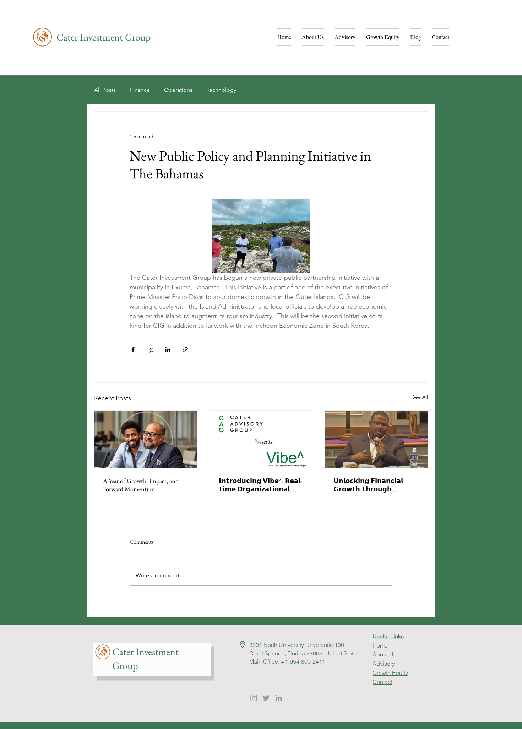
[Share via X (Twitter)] (150, 349)
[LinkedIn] (278, 697)
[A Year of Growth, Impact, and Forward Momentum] (145, 439)
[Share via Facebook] (133, 349)
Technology (221, 89)
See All (420, 397)
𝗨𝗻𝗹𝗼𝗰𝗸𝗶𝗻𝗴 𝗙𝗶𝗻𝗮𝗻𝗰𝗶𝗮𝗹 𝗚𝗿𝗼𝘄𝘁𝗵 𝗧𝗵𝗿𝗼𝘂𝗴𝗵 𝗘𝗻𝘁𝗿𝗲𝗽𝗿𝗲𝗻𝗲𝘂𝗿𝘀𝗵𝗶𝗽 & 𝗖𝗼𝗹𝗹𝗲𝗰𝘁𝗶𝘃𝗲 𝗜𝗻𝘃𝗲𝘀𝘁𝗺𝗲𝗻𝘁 (372, 485)
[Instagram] (253, 697)
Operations (178, 89)
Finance (140, 89)
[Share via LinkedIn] (167, 349)
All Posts (105, 89)
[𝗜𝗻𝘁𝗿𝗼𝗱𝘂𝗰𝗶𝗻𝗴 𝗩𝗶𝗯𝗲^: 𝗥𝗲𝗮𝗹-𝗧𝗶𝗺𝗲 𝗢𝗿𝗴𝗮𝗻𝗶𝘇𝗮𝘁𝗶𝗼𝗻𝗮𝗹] (261, 439)
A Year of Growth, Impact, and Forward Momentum (141, 485)
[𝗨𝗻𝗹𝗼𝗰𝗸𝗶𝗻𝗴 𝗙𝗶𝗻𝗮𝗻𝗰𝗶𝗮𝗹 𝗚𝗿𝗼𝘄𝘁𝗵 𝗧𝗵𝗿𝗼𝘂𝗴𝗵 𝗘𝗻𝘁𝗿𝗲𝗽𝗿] (376, 439)
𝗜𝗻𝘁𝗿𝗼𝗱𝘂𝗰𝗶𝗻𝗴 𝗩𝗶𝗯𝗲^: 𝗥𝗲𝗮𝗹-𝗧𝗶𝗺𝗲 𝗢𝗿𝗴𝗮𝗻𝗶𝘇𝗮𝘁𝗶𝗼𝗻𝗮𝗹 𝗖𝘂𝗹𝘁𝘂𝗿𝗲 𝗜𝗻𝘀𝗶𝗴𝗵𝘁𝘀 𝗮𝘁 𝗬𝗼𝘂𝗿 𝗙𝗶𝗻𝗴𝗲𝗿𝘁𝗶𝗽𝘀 (261, 485)
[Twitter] (266, 697)
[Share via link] (185, 349)
